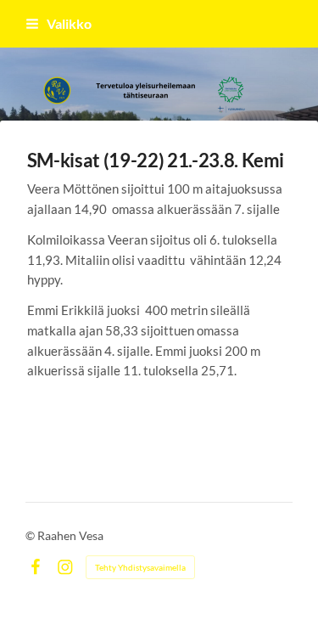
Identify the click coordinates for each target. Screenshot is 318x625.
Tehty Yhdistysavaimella (140, 567)
